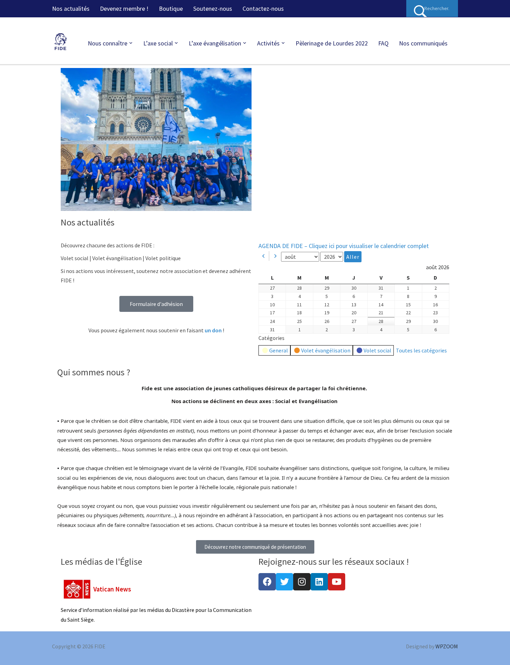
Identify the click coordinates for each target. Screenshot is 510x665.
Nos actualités (71, 8)
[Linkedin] (319, 581)
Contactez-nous (263, 8)
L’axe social (158, 43)
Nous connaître (107, 43)
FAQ (383, 43)
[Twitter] (284, 581)
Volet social (377, 350)
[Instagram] (302, 581)
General (278, 350)
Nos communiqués (423, 43)
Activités (268, 43)
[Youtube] (336, 581)
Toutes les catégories (421, 350)
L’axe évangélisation (215, 43)
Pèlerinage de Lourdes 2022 (332, 43)
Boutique (171, 8)
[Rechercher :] (432, 8)
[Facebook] (267, 581)
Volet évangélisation (325, 350)
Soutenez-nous (212, 8)
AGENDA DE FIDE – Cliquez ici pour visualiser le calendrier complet (343, 246)
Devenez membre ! (124, 8)
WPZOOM (446, 646)
